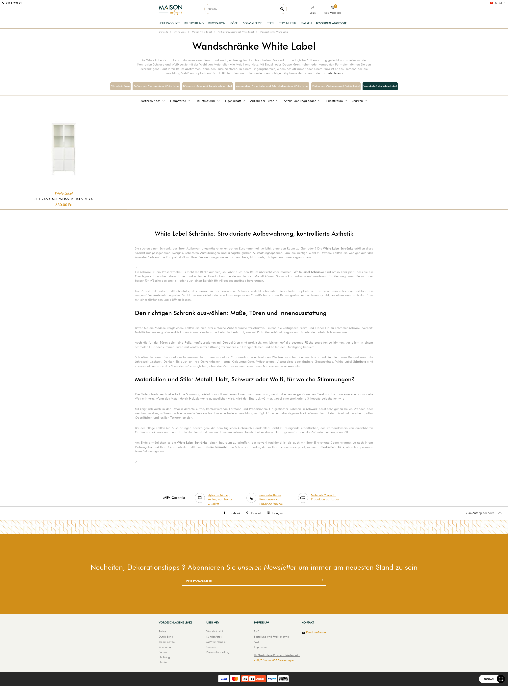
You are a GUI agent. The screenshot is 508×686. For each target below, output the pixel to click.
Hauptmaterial (205, 101)
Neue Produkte (169, 23)
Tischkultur (287, 23)
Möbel (234, 23)
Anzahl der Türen (262, 101)
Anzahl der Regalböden (300, 101)
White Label (180, 31)
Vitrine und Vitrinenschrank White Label (336, 86)
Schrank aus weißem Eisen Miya (64, 199)
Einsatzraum (334, 101)
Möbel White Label (202, 31)
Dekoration (216, 23)
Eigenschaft (233, 101)
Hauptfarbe (178, 101)
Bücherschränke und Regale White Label (207, 86)
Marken (306, 23)
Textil (271, 23)
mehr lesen (333, 73)
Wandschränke (120, 86)
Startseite (163, 31)
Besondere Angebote (331, 23)
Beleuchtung (194, 23)
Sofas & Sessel (253, 23)
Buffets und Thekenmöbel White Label (156, 86)
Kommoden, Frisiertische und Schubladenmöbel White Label (272, 86)
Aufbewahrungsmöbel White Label (236, 31)
